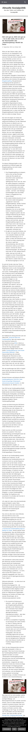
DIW (15, 343)
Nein (14, 729)
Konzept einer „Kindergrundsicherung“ (12, 715)
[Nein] (26, 724)
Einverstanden (7, 729)
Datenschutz (21, 729)
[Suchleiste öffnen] (25, 2)
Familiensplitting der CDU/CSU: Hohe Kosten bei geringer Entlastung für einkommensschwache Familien (12, 381)
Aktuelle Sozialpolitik (14, 8)
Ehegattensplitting (7, 81)
